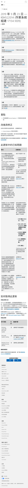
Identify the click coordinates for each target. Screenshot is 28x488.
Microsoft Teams (4, 438)
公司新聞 (3, 468)
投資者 (3, 472)
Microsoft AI (4, 422)
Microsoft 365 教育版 (5, 408)
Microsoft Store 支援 (5, 390)
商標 (15, 483)
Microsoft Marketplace (5, 453)
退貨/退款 (3, 393)
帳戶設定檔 (3, 386)
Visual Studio (4, 459)
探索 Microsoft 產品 (5, 378)
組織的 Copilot (4, 371)
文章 (6, 108)
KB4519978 (19, 178)
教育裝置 (3, 403)
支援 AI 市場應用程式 (5, 448)
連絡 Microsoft (4, 483)
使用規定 (11, 483)
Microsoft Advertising (5, 433)
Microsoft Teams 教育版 (6, 405)
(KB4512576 (4, 313)
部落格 (6, 87)
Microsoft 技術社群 (5, 450)
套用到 (3, 24)
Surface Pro (3, 367)
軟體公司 (3, 457)
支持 (2, 4)
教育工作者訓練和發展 (5, 412)
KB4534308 (19, 277)
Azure (3, 427)
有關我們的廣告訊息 (20, 483)
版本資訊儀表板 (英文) (9, 40)
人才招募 (3, 465)
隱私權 (8, 483)
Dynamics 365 (4, 429)
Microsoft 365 (4, 376)
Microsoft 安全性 (4, 425)
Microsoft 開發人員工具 (5, 444)
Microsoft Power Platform (6, 455)
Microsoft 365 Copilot (5, 435)
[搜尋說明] (5, 2)
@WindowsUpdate (9, 50)
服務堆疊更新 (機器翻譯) (13, 309)
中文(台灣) (5, 476)
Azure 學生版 (4, 416)
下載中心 (3, 388)
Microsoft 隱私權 (4, 470)
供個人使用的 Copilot (5, 373)
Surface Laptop (4, 369)
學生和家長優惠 (4, 414)
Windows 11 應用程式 (5, 380)
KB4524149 (19, 258)
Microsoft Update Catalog (15, 315)
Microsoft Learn (4, 446)
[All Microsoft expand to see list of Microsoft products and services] (1, 1)
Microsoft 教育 (4, 401)
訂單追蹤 (3, 395)
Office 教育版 (4, 410)
